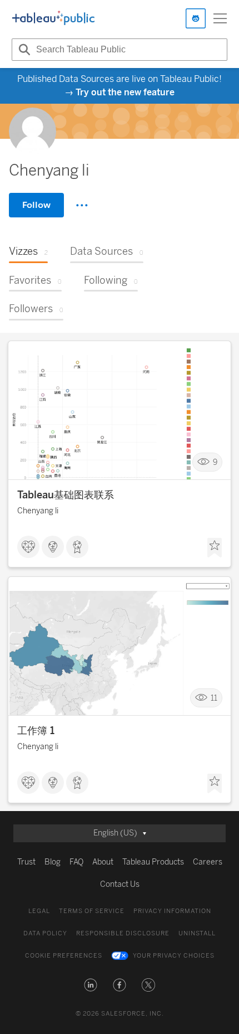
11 (214, 698)
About (102, 862)
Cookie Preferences (63, 955)
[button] (90, 985)
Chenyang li (37, 511)
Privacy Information (172, 911)
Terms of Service (92, 911)
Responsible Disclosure (123, 933)
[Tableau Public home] (53, 18)
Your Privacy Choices (174, 955)
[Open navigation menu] (220, 18)
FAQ (76, 862)
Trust (26, 862)
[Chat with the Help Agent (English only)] (196, 18)
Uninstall (197, 933)
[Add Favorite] (214, 548)
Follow (36, 205)
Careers (207, 862)
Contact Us (120, 884)
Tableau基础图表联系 (65, 495)
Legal (39, 911)
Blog (52, 862)
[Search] (23, 49)
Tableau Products (153, 862)
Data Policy (45, 933)
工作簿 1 (35, 731)
